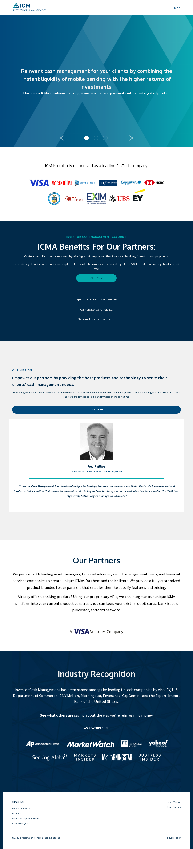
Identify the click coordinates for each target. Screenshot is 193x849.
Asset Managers (20, 823)
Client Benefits (174, 807)
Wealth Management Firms (25, 818)
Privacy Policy (174, 837)
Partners (16, 813)
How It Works (173, 801)
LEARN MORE (96, 409)
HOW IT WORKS (96, 277)
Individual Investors (22, 808)
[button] (62, 137)
